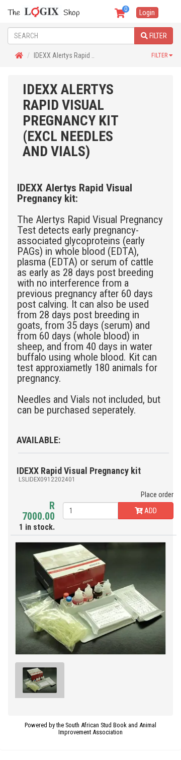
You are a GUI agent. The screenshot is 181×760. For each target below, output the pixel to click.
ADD (150, 511)
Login (147, 13)
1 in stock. (37, 516)
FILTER (157, 36)
